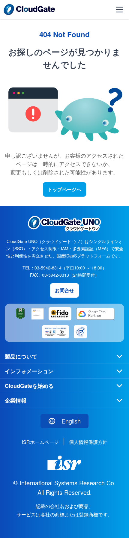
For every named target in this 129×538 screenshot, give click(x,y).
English (71, 421)
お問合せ (64, 290)
